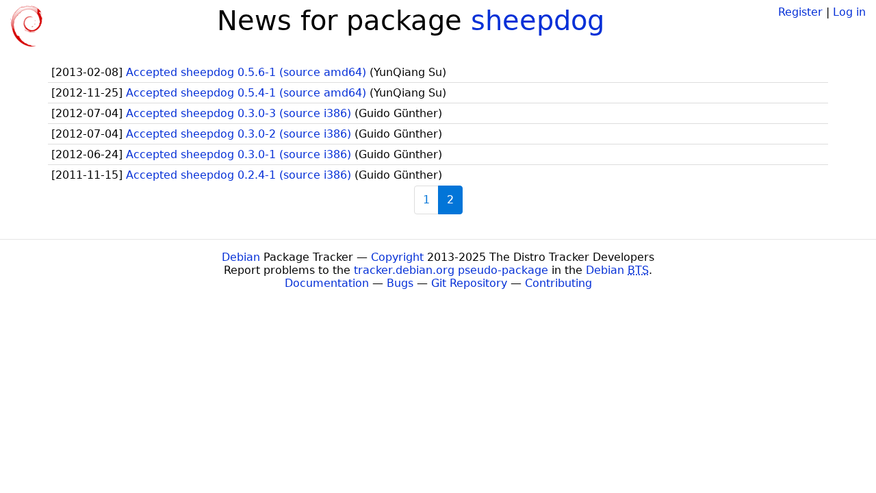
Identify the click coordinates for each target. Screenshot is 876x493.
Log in (849, 11)
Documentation (327, 283)
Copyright (397, 257)
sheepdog (537, 20)
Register (800, 11)
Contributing (558, 283)
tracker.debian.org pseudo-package (451, 270)
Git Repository (469, 283)
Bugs (400, 283)
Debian (241, 257)
